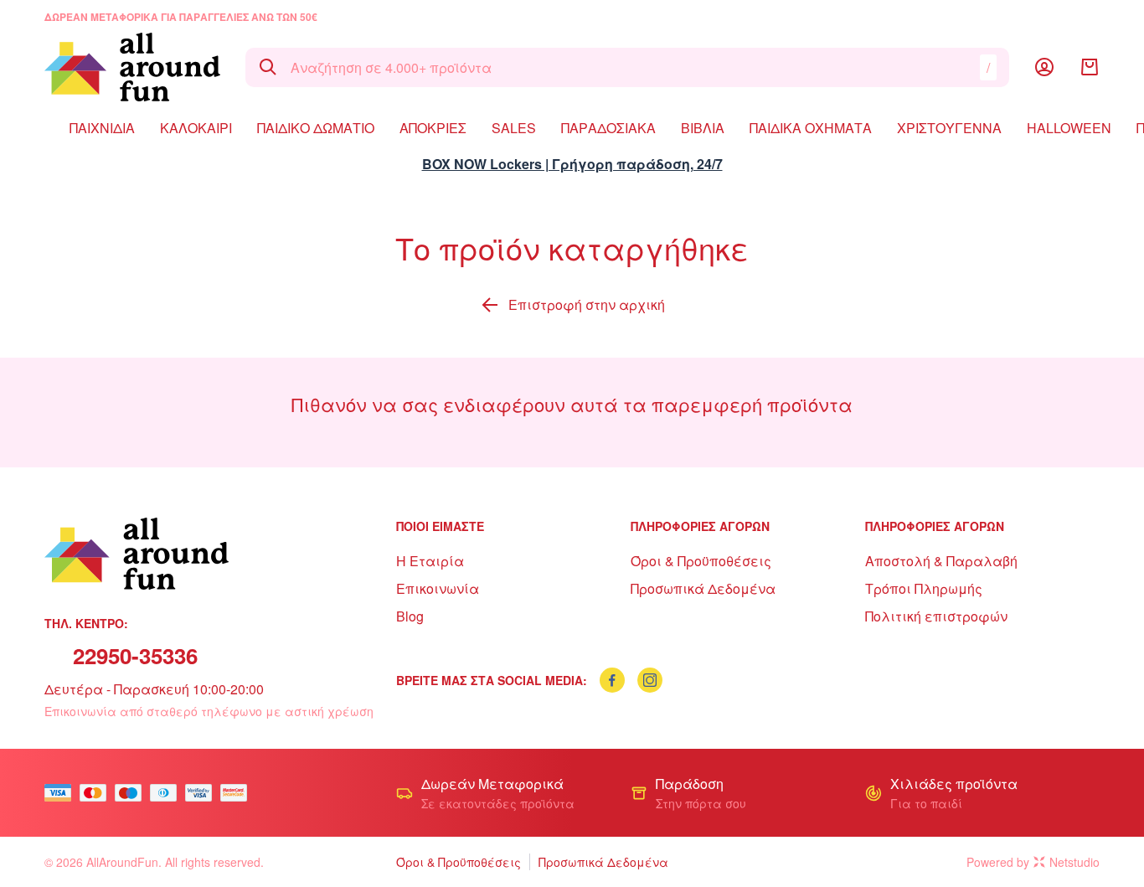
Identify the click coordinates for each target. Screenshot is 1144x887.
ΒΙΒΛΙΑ (702, 127)
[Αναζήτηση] (268, 67)
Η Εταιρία (430, 560)
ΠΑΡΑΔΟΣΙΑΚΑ (608, 127)
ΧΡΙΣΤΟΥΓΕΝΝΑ (949, 127)
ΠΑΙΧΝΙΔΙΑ (102, 127)
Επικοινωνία (437, 588)
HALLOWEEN (1069, 127)
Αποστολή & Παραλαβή (941, 560)
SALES (514, 127)
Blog (410, 616)
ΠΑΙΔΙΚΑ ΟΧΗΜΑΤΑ (811, 127)
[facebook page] (612, 680)
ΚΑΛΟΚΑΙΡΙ (196, 127)
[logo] (132, 67)
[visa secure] (202, 793)
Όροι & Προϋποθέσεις (701, 560)
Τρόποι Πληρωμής (923, 588)
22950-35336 (135, 655)
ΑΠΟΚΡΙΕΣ (432, 127)
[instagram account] (649, 680)
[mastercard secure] (237, 793)
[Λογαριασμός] (1044, 67)
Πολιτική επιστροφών (936, 616)
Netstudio (1074, 861)
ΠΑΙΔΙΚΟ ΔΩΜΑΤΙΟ (315, 127)
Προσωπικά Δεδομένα (703, 588)
